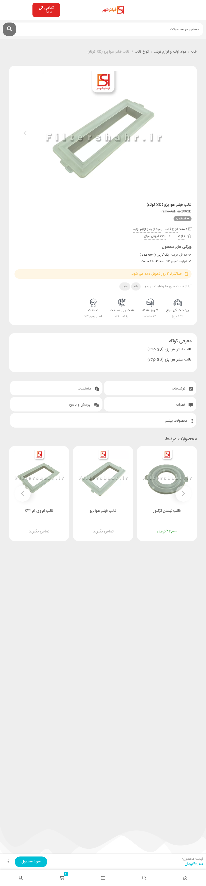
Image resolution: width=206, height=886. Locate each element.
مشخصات (85, 389)
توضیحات (179, 389)
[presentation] (25, 133)
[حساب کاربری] (20, 878)
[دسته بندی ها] (103, 878)
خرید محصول (31, 862)
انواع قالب (142, 52)
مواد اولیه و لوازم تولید (170, 52)
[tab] (150, 388)
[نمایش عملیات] (8, 861)
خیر (124, 286)
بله (136, 286)
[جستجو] (9, 29)
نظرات (181, 405)
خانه (194, 52)
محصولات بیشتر (177, 421)
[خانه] (185, 878)
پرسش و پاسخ (80, 405)
